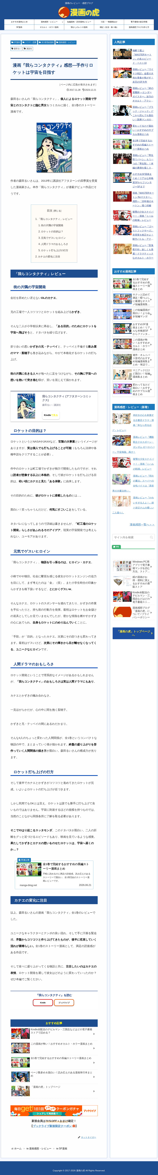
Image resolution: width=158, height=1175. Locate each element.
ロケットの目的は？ (52, 231)
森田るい (17, 49)
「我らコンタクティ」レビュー (55, 219)
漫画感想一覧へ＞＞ (142, 524)
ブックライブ (64, 1003)
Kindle (47, 415)
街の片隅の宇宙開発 (52, 225)
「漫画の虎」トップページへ (133, 633)
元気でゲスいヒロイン (53, 237)
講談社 (29, 49)
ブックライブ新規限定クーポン (52, 1126)
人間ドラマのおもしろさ (54, 244)
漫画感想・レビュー (67, 42)
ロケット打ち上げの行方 (54, 250)
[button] (151, 537)
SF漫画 (17, 42)
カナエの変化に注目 (49, 256)
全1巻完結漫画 (48, 42)
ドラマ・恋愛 (30, 42)
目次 (49, 210)
